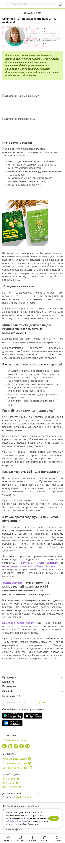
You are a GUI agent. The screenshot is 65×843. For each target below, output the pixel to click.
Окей (54, 818)
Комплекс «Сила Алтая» (18, 622)
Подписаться (10, 696)
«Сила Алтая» (12, 583)
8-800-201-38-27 (31, 793)
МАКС (18, 797)
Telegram (27, 797)
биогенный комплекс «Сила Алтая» (28, 566)
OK (43, 702)
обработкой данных (16, 821)
